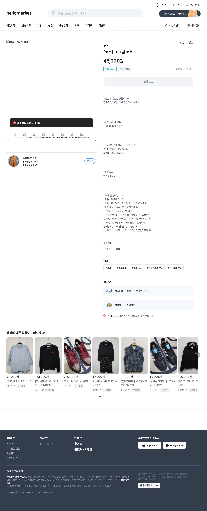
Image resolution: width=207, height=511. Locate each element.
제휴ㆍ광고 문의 (46, 443)
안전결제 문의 (12, 458)
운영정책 (78, 437)
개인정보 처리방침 (83, 449)
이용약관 (78, 443)
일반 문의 (10, 453)
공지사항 (10, 443)
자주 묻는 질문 (13, 448)
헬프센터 (10, 437)
